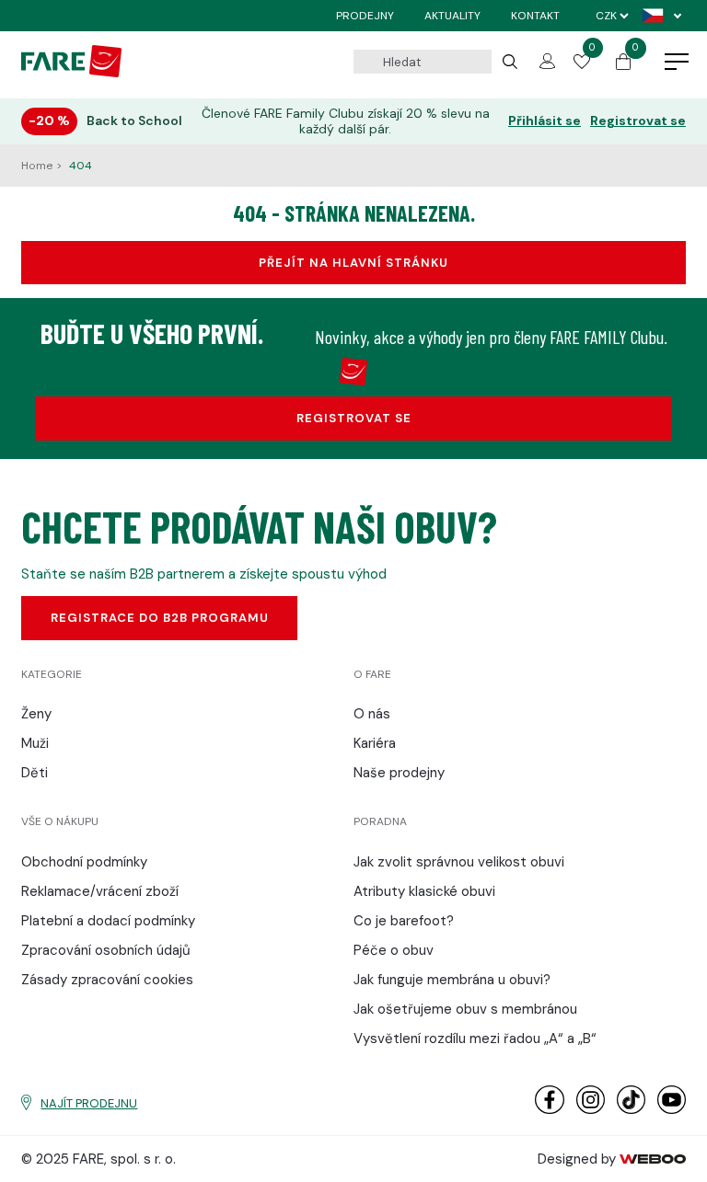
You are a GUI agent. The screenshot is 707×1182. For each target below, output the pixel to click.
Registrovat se (638, 121)
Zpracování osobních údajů (106, 950)
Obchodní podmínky (84, 862)
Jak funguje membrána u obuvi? (452, 979)
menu (677, 62)
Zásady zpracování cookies (107, 979)
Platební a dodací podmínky (108, 921)
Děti (34, 772)
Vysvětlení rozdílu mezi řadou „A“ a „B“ (475, 1038)
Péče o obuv (394, 950)
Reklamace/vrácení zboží (100, 891)
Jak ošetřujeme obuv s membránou (465, 1009)
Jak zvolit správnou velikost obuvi (459, 862)
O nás (372, 714)
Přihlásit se (544, 121)
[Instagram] (590, 1110)
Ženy (36, 714)
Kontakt (535, 15)
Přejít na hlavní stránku (353, 262)
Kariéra (375, 743)
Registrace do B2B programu (160, 617)
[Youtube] (671, 1110)
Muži (35, 743)
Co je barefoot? (404, 921)
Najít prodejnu (89, 1103)
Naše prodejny (399, 772)
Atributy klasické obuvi (424, 891)
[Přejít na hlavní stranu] (71, 72)
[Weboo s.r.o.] (653, 1159)
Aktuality (452, 15)
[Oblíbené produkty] (582, 64)
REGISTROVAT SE (353, 418)
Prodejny (365, 15)
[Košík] (623, 65)
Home (38, 165)
